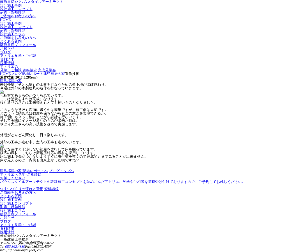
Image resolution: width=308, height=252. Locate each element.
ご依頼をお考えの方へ (18, 16)
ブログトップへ (61, 171)
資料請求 (30, 70)
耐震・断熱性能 (12, 12)
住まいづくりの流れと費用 (21, 189)
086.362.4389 (15, 246)
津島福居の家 (11, 81)
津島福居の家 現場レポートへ (24, 171)
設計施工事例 (11, 5)
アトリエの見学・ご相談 (11, 68)
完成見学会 (47, 70)
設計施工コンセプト (16, 9)
